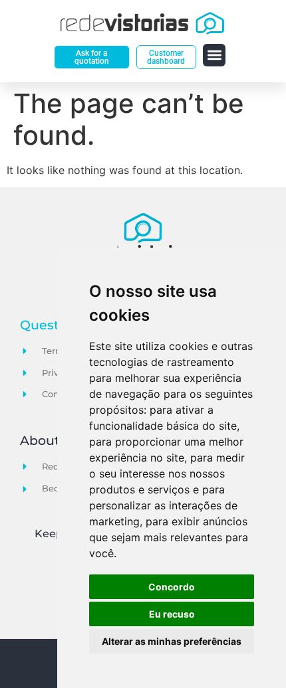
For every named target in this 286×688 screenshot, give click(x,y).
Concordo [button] (171, 586)
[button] (214, 55)
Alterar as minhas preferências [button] (171, 641)
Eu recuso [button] (172, 614)
